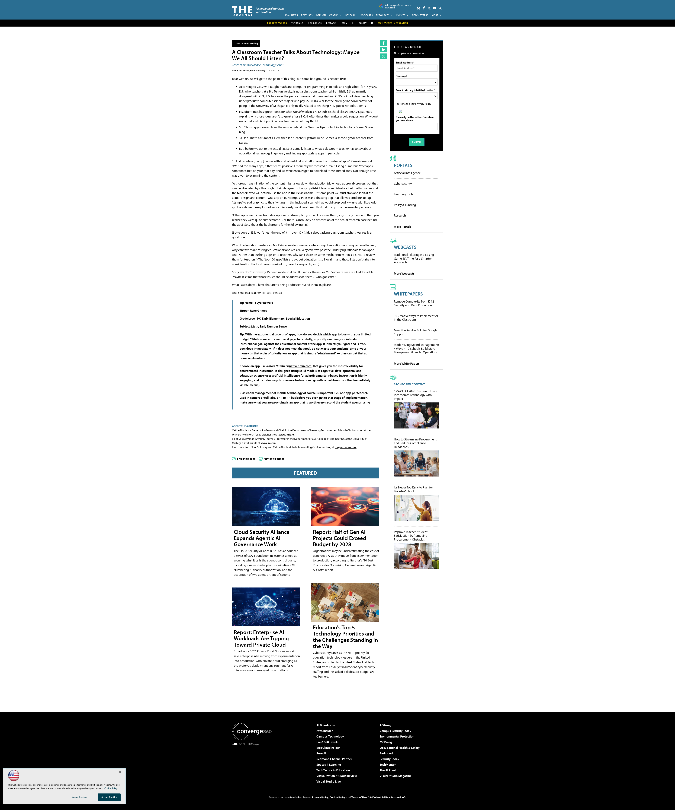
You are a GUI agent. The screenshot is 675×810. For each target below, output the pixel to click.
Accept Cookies (109, 797)
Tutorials (297, 23)
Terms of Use (359, 797)
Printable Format (273, 458)
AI (353, 23)
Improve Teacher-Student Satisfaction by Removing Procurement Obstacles (411, 535)
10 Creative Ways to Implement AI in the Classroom (416, 318)
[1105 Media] (253, 763)
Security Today (389, 759)
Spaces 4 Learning (328, 765)
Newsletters (420, 15)
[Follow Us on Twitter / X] (429, 8)
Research (351, 15)
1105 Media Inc (292, 797)
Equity (363, 23)
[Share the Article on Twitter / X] (383, 56)
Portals (403, 165)
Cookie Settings (80, 796)
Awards (334, 15)
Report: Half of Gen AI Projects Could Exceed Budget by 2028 (339, 538)
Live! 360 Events (327, 742)
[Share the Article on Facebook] (383, 43)
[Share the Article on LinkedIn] (383, 49)
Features (307, 15)
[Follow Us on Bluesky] (418, 8)
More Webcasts (404, 273)
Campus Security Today (395, 731)
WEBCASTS (405, 247)
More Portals (402, 227)
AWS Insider (324, 731)
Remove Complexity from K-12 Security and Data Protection (414, 303)
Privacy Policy (423, 103)
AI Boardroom (325, 725)
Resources (383, 15)
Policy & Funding (405, 205)
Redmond (386, 753)
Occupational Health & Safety (400, 748)
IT (372, 23)
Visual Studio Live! (329, 781)
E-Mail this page (245, 458)
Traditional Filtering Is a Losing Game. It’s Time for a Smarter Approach (414, 258)
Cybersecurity (403, 184)
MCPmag (386, 742)
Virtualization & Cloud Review (336, 776)
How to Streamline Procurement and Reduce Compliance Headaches (415, 443)
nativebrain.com (300, 366)
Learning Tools (403, 194)
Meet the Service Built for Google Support (415, 332)
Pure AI (321, 753)
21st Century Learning (246, 43)
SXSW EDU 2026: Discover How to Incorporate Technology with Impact (416, 395)
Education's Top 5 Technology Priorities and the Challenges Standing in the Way (345, 636)
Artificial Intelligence (407, 173)
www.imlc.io (286, 434)
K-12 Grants (315, 23)
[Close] (120, 772)
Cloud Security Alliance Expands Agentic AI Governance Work (262, 538)
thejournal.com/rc (345, 447)
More (435, 15)
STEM (345, 23)
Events (400, 15)
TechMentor (388, 765)
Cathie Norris (242, 70)
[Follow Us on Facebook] (424, 7)
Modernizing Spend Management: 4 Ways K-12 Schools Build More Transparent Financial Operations (416, 348)
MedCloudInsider (328, 748)
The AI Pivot (388, 770)
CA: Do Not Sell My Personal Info (387, 797)
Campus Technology (330, 736)
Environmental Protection (397, 736)
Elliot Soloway (257, 70)
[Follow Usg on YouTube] (434, 8)
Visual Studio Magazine (396, 776)
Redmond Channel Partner (334, 759)
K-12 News (291, 15)
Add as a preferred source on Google (398, 6)
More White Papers (407, 363)
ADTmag (385, 725)
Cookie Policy (338, 797)
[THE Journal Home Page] (258, 10)
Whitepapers (408, 294)
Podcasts (367, 15)
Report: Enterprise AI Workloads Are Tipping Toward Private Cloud (261, 638)
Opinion (321, 15)
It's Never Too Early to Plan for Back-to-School (413, 489)
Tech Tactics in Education (333, 770)
